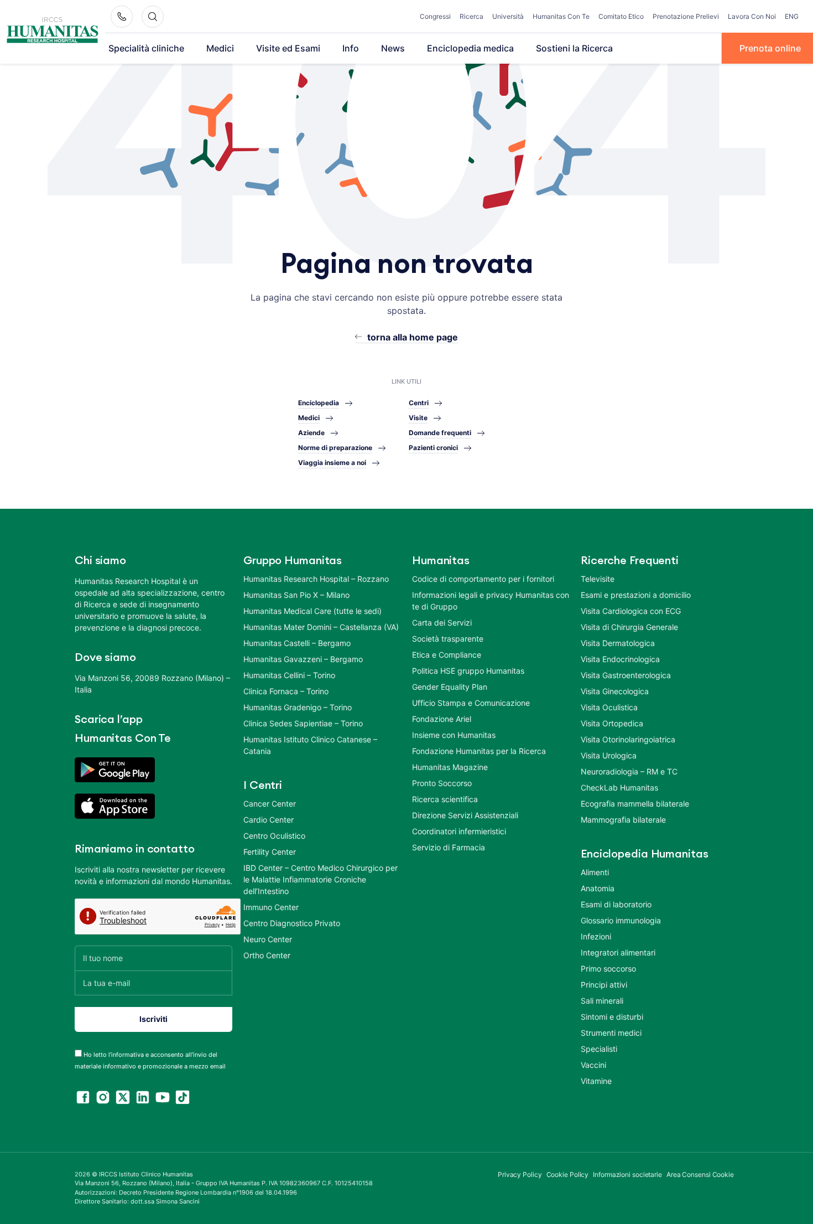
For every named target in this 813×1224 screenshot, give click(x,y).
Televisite (597, 578)
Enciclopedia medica (470, 48)
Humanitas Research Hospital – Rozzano (316, 578)
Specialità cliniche (146, 48)
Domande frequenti (440, 432)
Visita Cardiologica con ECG (631, 611)
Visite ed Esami (288, 48)
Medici (220, 48)
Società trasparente (447, 638)
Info (350, 48)
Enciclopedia (318, 403)
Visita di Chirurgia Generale (629, 627)
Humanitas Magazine (450, 767)
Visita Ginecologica (615, 691)
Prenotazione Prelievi (686, 16)
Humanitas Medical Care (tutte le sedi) (312, 611)
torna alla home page (412, 337)
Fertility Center (269, 851)
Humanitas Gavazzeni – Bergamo (303, 659)
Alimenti (595, 872)
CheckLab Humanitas (619, 787)
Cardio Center (268, 819)
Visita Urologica (609, 755)
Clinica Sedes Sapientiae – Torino (303, 723)
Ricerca (471, 16)
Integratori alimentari (618, 952)
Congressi (435, 16)
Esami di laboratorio (616, 904)
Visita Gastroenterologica (626, 675)
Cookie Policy (567, 1174)
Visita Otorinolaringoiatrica (628, 739)
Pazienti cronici (433, 447)
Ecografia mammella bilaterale (635, 803)
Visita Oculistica (609, 707)
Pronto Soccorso (442, 783)
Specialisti (599, 1048)
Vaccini (593, 1065)
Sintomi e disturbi (612, 1016)
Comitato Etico (621, 16)
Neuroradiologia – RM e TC (629, 771)
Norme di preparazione (335, 447)
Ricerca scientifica (445, 799)
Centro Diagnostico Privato (291, 923)
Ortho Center (266, 955)
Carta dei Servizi (442, 622)
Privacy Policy (520, 1174)
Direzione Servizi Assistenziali (465, 815)
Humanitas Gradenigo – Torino (297, 707)
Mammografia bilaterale (623, 819)
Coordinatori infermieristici (459, 831)
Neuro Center (267, 939)
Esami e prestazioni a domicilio (636, 595)
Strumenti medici (611, 1032)
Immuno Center (271, 907)
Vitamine (596, 1081)
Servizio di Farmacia (448, 847)
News (393, 48)
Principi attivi (604, 984)
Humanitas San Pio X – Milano (296, 595)
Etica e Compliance (446, 654)
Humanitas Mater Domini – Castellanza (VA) (321, 627)
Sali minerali (602, 1000)
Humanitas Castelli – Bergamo (297, 643)
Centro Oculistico (274, 835)
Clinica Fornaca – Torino (286, 691)
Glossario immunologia (621, 920)
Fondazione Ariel (441, 719)
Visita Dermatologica (618, 643)
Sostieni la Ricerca (574, 48)
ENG (792, 16)
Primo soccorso (608, 968)
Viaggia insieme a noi (332, 462)
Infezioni (596, 936)
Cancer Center (269, 803)
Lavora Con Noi (752, 16)
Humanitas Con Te (561, 16)
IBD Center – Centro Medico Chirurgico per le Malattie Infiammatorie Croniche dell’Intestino (320, 879)
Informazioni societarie (627, 1174)
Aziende (311, 432)
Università (508, 16)
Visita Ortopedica (612, 723)
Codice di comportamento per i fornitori (483, 578)
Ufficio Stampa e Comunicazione (471, 702)
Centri (419, 403)
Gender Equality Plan (449, 686)
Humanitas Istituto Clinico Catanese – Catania (310, 745)
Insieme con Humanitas (454, 735)
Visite (418, 418)
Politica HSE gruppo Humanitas (468, 670)
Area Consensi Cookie (700, 1174)
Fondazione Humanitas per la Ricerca (479, 751)
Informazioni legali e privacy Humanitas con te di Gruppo (490, 600)
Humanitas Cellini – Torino (289, 675)
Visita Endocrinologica (620, 659)
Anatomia (597, 888)
